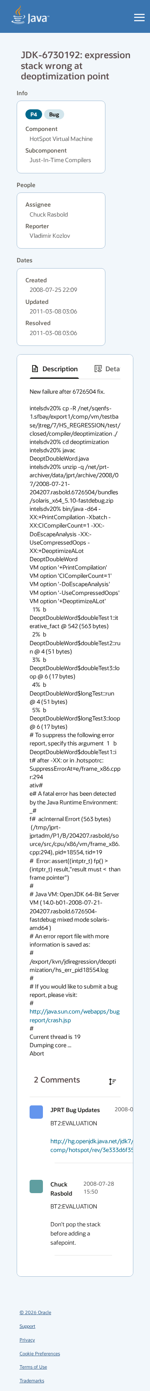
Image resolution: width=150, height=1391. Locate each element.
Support (27, 1326)
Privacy (27, 1340)
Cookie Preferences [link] (40, 1353)
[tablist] (75, 369)
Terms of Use (33, 1367)
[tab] (54, 368)
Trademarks (32, 1380)
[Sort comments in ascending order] (112, 1081)
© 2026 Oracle (35, 1312)
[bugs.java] (30, 15)
